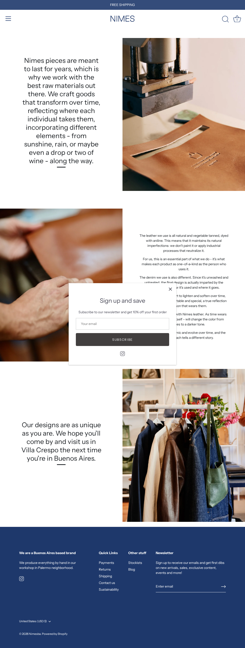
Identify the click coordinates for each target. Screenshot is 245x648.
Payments (106, 563)
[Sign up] (223, 586)
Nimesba (35, 634)
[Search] (225, 19)
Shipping (105, 576)
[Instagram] (122, 353)
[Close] (170, 289)
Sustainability (109, 589)
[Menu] (8, 18)
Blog (131, 569)
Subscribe (122, 339)
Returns (105, 569)
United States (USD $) (33, 621)
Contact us (107, 583)
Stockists (135, 563)
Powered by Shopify (54, 634)
